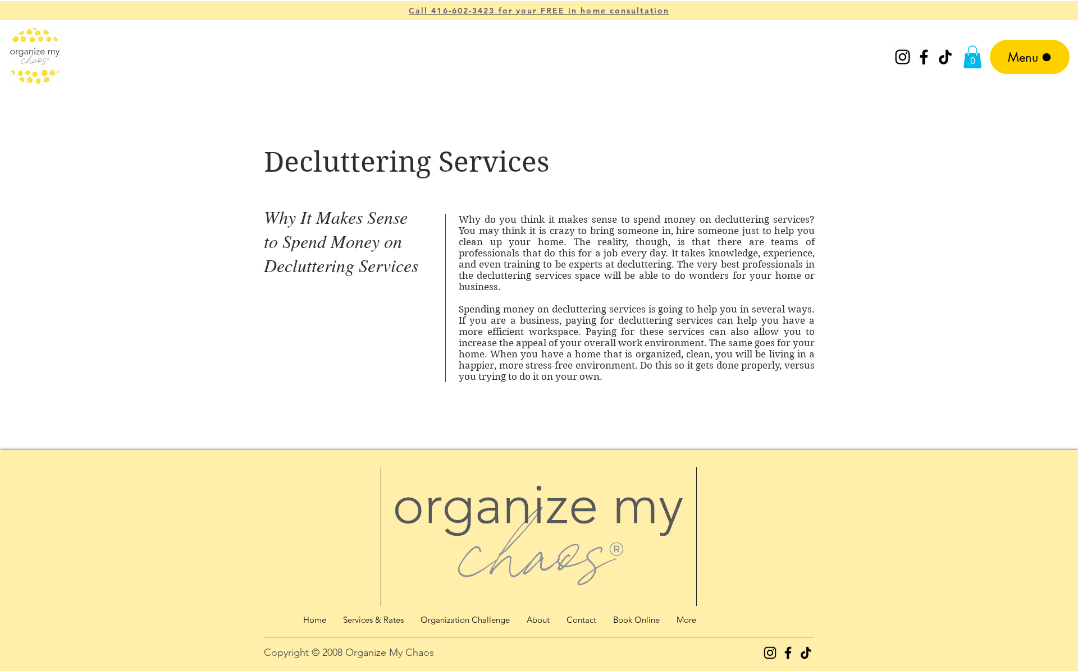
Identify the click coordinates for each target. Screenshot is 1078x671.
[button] (972, 56)
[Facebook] (924, 57)
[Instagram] (902, 57)
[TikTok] (945, 57)
